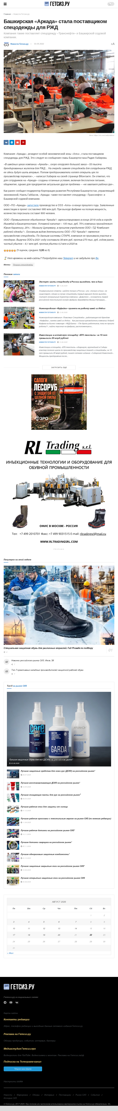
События (95, 1094)
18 (29, 934)
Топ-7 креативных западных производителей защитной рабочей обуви (47, 669)
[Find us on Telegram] (5, 1002)
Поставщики (65, 1094)
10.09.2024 (26, 870)
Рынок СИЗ (81, 1094)
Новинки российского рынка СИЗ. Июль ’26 (32, 660)
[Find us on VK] (16, 1002)
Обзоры (36, 1094)
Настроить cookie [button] (13, 1081)
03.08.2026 (15, 763)
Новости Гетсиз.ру (21, 14)
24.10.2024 (26, 858)
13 (59, 928)
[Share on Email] (17, 142)
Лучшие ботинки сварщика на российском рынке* (46, 842)
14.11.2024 (26, 834)
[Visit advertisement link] (59, 402)
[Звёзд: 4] (12, 250)
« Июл (10, 952)
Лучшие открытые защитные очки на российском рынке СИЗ (53, 877)
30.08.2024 (26, 882)
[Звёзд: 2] (7, 250)
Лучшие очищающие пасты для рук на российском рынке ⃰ (50, 794)
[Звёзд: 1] (5, 250)
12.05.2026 (26, 787)
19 (44, 934)
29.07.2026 (26, 775)
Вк (97, 258)
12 (44, 928)
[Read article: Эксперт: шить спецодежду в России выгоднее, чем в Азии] (19, 291)
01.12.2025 (26, 810)
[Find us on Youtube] (11, 1002)
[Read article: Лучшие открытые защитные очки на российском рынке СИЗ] (13, 881)
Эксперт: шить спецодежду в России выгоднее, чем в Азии (71, 281)
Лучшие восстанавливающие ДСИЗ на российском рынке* (50, 782)
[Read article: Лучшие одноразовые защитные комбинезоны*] (13, 857)
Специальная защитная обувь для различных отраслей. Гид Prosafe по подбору (48, 648)
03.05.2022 (39, 43)
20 (59, 934)
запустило (33, 205)
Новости (8, 1094)
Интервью (49, 1094)
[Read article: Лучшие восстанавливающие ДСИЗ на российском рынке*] (13, 785)
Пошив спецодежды (23, 264)
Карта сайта (11, 1012)
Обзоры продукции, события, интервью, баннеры (29, 1040)
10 (14, 928)
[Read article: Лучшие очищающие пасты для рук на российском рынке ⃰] (13, 797)
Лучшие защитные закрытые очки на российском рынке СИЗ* (53, 866)
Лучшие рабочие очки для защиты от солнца (44, 806)
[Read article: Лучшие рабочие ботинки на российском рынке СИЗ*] (13, 833)
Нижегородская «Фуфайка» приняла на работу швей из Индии (72, 308)
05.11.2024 (26, 846)
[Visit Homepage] (56, 4)
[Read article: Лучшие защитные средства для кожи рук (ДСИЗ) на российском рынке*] (13, 774)
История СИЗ (10, 1098)
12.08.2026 (63, 312)
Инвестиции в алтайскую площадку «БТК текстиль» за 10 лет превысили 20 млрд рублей (73, 336)
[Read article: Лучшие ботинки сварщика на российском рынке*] (13, 845)
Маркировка (22, 1094)
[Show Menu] (5, 4)
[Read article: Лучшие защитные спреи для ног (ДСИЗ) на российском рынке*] (59, 729)
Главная (7, 14)
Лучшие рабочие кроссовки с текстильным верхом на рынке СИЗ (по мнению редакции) (66, 818)
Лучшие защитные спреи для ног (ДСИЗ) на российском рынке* (41, 759)
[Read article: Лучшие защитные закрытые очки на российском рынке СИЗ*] (13, 869)
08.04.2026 (26, 799)
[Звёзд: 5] (15, 250)
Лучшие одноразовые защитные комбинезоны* (45, 854)
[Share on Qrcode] (23, 142)
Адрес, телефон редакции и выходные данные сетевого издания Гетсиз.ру (43, 1025)
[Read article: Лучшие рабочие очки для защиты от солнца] (13, 809)
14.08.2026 (63, 286)
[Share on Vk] (6, 142)
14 (76, 928)
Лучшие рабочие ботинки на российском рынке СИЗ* (48, 830)
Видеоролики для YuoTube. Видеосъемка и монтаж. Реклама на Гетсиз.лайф (44, 1055)
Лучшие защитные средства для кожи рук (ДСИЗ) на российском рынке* (58, 770)
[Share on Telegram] (11, 142)
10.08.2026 (63, 342)
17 (14, 934)
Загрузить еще (59, 367)
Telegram (68, 258)
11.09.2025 (26, 822)
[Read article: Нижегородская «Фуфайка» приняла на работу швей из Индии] (19, 318)
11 (29, 928)
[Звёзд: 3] (10, 250)
